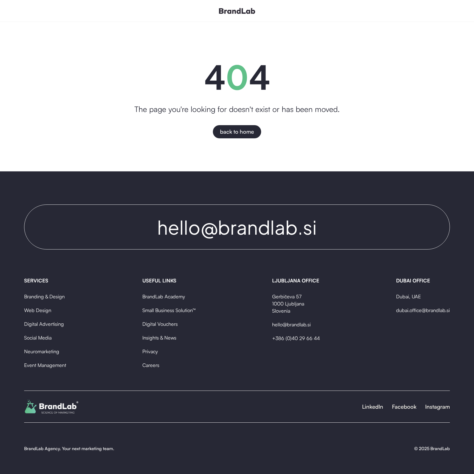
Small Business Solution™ (169, 310)
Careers (150, 365)
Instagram (437, 406)
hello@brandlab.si (291, 324)
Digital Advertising (44, 324)
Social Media (38, 338)
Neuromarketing (41, 351)
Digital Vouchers (160, 324)
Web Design (37, 310)
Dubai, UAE (408, 296)
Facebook (404, 406)
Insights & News (159, 338)
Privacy (150, 351)
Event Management (45, 365)
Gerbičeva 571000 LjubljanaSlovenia (288, 303)
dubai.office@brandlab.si (423, 310)
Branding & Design (44, 296)
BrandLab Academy (163, 296)
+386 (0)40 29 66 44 (296, 338)
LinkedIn (372, 406)
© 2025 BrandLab (432, 448)
